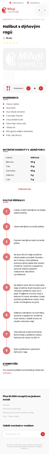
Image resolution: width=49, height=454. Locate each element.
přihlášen (7, 373)
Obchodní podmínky (12, 409)
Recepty (19, 19)
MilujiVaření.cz (9, 19)
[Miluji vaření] (10, 10)
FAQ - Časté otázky (11, 416)
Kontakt (6, 405)
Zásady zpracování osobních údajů (18, 412)
